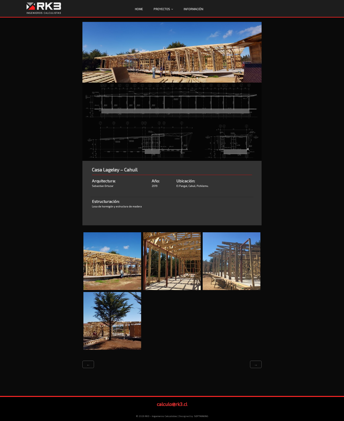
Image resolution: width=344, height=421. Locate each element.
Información (193, 9)
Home (139, 9)
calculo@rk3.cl (172, 404)
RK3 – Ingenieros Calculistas (161, 416)
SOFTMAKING (201, 416)
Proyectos (161, 9)
